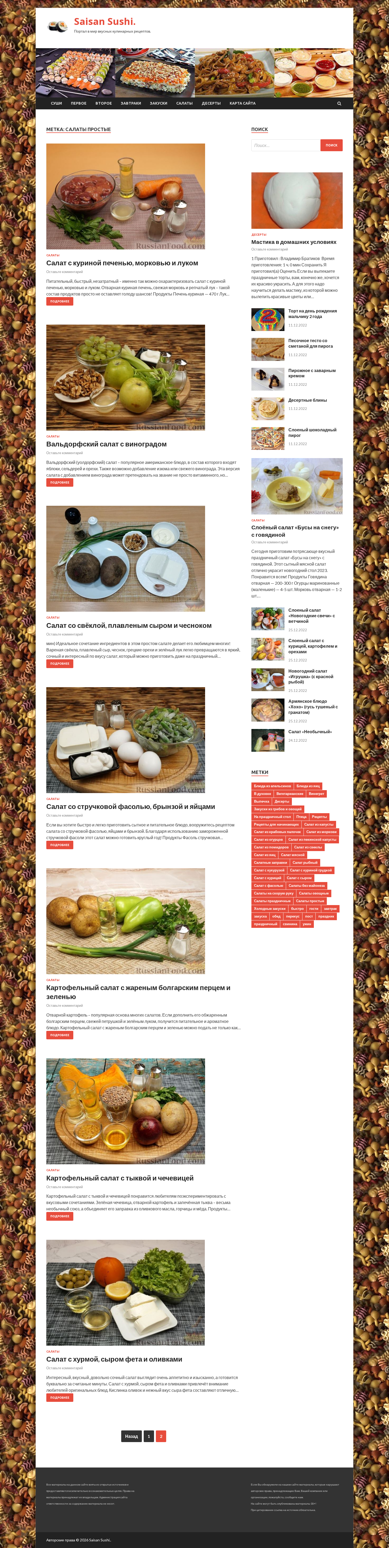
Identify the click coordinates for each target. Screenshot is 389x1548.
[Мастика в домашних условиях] (297, 229)
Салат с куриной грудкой (311, 870)
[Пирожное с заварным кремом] (267, 388)
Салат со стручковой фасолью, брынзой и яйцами (130, 806)
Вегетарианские (290, 793)
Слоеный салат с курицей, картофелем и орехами (312, 646)
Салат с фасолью (268, 885)
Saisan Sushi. (105, 21)
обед (276, 916)
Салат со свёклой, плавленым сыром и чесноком (129, 625)
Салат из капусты (318, 824)
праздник (326, 916)
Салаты (184, 103)
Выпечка (261, 801)
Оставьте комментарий (64, 272)
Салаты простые (310, 901)
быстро (297, 908)
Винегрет (316, 793)
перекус (293, 916)
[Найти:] (297, 145)
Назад (131, 1436)
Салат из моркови (321, 832)
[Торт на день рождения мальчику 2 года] (267, 329)
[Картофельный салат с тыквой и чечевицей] (143, 1113)
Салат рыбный (305, 862)
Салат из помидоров (271, 847)
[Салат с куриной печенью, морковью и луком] (143, 199)
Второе (104, 103)
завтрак (330, 908)
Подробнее (59, 301)
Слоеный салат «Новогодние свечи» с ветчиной (311, 615)
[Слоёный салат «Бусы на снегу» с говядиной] (297, 515)
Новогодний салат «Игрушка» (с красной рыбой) (310, 676)
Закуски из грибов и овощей (278, 809)
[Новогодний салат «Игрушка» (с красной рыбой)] (267, 689)
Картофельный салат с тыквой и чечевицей (120, 1178)
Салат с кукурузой (269, 870)
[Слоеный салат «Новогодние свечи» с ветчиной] (267, 628)
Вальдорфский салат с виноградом (106, 444)
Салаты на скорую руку (273, 893)
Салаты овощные (314, 893)
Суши (56, 103)
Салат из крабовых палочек (277, 832)
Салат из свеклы (308, 847)
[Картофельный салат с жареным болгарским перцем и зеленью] (143, 923)
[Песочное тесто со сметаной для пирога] (267, 359)
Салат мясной (293, 855)
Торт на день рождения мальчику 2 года (312, 313)
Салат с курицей (267, 878)
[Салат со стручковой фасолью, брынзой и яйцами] (143, 742)
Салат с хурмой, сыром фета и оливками (114, 1359)
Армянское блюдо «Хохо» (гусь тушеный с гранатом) (313, 707)
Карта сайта (243, 103)
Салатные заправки (270, 862)
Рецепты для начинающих (276, 824)
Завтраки (131, 103)
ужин (307, 924)
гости (313, 908)
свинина (290, 924)
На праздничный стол (272, 817)
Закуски (158, 103)
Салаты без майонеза (307, 885)
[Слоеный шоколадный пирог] (267, 448)
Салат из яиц (264, 855)
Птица (301, 817)
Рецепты (319, 817)
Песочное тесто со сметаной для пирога (310, 343)
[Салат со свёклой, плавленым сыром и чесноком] (143, 561)
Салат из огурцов (268, 839)
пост (309, 916)
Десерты (211, 103)
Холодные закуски (270, 908)
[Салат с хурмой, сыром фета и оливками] (143, 1295)
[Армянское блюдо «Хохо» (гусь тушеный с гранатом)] (267, 719)
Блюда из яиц (308, 786)
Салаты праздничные (272, 901)
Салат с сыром (299, 878)
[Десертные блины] (267, 418)
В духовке (262, 793)
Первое (79, 103)
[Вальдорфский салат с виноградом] (143, 380)
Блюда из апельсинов (272, 786)
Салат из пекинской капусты (312, 839)
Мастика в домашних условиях (294, 241)
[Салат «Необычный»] (267, 750)
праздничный (265, 924)
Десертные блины (307, 399)
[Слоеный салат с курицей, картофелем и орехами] (267, 658)
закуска (260, 916)
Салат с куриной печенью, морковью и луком (122, 262)
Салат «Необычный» (310, 731)
